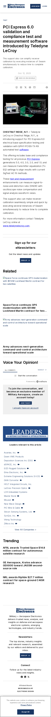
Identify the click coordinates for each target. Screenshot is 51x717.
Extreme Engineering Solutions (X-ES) (22, 476)
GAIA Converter (11, 480)
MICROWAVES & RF (25, 688)
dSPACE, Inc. (10, 464)
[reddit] (30, 87)
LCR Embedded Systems (15, 492)
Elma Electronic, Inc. (13, 472)
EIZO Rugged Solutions (15, 468)
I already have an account (25, 408)
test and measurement (22, 179)
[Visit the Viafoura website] (41, 381)
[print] (47, 87)
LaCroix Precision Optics (15, 488)
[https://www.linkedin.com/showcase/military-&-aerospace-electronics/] (25, 677)
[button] (5, 6)
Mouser (7, 500)
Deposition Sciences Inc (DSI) (18, 460)
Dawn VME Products (14, 456)
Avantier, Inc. (10, 452)
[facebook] (16, 87)
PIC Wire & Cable (12, 508)
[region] (25, 376)
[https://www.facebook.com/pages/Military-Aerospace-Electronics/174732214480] (22, 677)
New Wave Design (12, 504)
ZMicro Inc (9, 523)
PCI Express (33, 159)
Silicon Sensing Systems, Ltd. (18, 512)
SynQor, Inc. (10, 515)
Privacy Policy (26, 705)
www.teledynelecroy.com (16, 225)
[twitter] (25, 87)
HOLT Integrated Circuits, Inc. (18, 484)
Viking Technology (12, 519)
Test (5, 20)
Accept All (25, 712)
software (23, 149)
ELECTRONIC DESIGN (25, 691)
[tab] (10, 370)
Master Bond (10, 496)
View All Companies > (25, 529)
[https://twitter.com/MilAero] (28, 677)
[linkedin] (21, 87)
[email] (34, 87)
